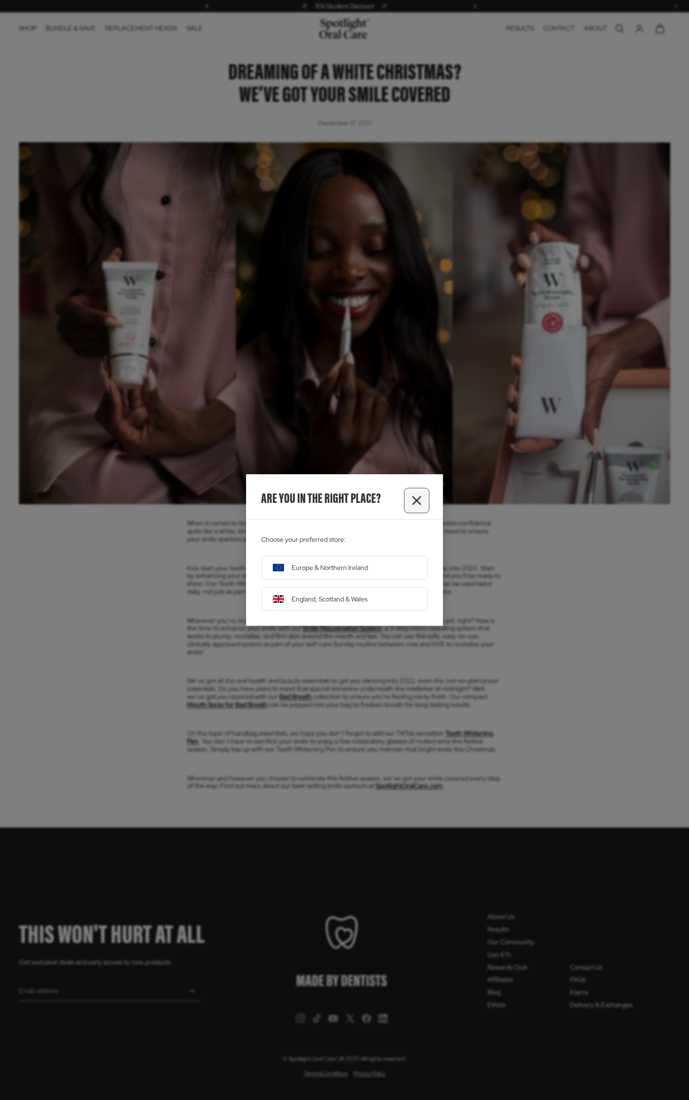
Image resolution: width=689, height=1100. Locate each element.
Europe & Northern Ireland (330, 567)
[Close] (416, 500)
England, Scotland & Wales (329, 599)
